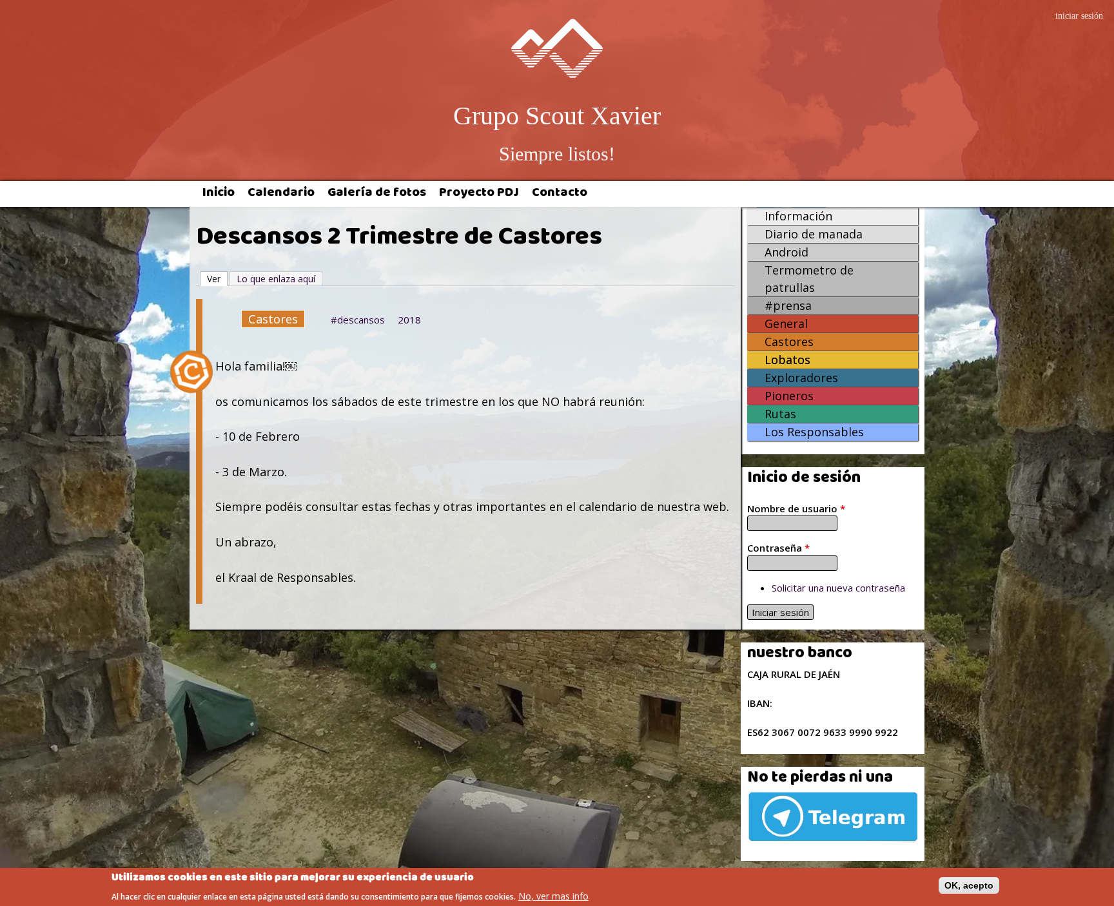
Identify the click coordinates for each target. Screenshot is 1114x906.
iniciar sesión (1079, 16)
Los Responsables (814, 431)
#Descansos (358, 319)
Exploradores (801, 377)
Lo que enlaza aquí (276, 279)
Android (786, 252)
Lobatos (787, 359)
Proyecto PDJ (479, 194)
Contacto (559, 194)
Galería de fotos (376, 194)
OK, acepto (968, 885)
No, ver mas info (553, 895)
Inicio (218, 194)
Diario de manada (814, 234)
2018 (409, 319)
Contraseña (778, 547)
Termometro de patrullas (809, 278)
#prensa (788, 305)
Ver (217, 279)
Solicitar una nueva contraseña (838, 587)
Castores (273, 319)
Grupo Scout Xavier (557, 115)
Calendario (281, 194)
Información (798, 216)
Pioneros (789, 395)
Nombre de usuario (796, 508)
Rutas (780, 413)
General (786, 323)
